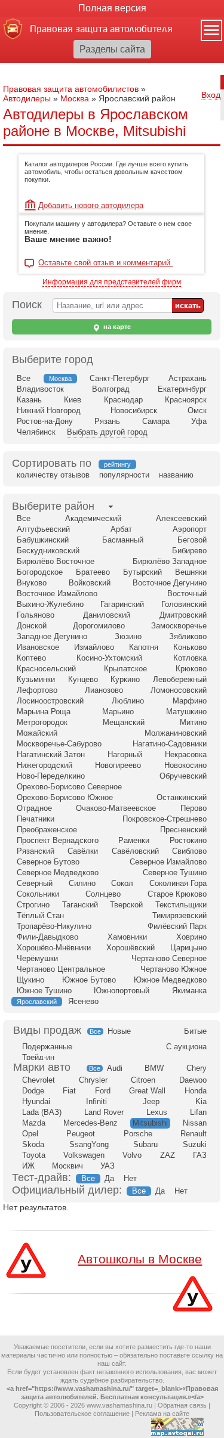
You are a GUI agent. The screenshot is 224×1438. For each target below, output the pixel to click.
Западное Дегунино (52, 636)
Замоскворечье (179, 625)
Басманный (122, 539)
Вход (210, 95)
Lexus (156, 1112)
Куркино (125, 679)
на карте (116, 326)
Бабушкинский (43, 539)
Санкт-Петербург (120, 378)
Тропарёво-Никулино (54, 926)
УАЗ (107, 1165)
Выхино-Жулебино (50, 604)
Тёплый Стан (40, 915)
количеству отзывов (53, 474)
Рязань (107, 421)
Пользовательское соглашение (82, 1413)
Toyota (33, 1155)
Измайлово (94, 647)
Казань (29, 399)
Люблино (128, 700)
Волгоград (111, 389)
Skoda (33, 1144)
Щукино (30, 979)
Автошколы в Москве (140, 1259)
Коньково (190, 647)
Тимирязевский (179, 915)
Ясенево (83, 1001)
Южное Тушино (44, 990)
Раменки (133, 840)
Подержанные (47, 1046)
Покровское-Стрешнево (164, 818)
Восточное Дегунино (170, 582)
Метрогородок (42, 722)
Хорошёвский (130, 947)
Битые (195, 1031)
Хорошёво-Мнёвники (54, 947)
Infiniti (96, 1101)
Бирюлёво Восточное (55, 561)
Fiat (69, 1090)
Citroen (143, 1080)
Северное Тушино (175, 872)
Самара (156, 421)
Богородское (40, 572)
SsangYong (89, 1144)
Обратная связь (182, 1405)
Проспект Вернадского (58, 840)
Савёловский (135, 851)
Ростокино (188, 840)
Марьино (118, 711)
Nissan (195, 1122)
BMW (154, 1068)
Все (23, 378)
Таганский (80, 904)
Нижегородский (44, 765)
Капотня (143, 647)
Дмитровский (183, 614)
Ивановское (38, 647)
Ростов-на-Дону (45, 421)
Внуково (32, 582)
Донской (32, 625)
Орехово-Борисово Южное (65, 797)
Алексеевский (181, 518)
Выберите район (53, 506)
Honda (196, 1090)
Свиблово (189, 851)
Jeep (151, 1101)
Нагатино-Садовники (170, 743)
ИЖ (28, 1165)
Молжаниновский (176, 733)
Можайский (37, 733)
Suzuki (195, 1144)
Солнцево (103, 894)
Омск (197, 410)
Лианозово (104, 690)
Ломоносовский (179, 690)
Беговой (192, 539)
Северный (35, 883)
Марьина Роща (43, 711)
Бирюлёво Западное (170, 561)
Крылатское (125, 668)
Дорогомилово (99, 625)
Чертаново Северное (169, 958)
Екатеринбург (182, 389)
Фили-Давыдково (47, 936)
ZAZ (167, 1155)
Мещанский (124, 722)
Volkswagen (84, 1155)
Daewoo (193, 1080)
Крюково (191, 668)
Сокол (122, 883)
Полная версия (112, 8)
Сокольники (38, 894)
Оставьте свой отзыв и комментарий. (105, 263)
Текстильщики (181, 904)
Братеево (93, 572)
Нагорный (125, 754)
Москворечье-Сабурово (59, 743)
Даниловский (106, 614)
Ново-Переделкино (51, 775)
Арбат (121, 529)
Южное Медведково (170, 979)
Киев (72, 399)
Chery (196, 1068)
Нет (130, 1178)
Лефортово (37, 690)
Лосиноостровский (50, 700)
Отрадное (34, 808)
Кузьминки (36, 679)
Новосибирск (134, 410)
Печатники (35, 818)
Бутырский (142, 572)
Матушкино (186, 711)
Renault (193, 1133)
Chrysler (93, 1080)
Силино (82, 883)
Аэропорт (190, 529)
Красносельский (46, 668)
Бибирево (189, 550)
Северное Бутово (48, 861)
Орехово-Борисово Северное (69, 786)
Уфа (199, 421)
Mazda (33, 1122)
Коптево (31, 657)
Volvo (132, 1155)
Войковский (90, 582)
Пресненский (183, 829)
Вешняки (191, 572)
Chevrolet (38, 1080)
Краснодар (123, 399)
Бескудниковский (48, 550)
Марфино (190, 700)
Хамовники (127, 936)
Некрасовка (186, 754)
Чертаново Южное (173, 969)
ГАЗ (200, 1155)
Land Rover (104, 1112)
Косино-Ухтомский (109, 657)
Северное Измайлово (168, 861)
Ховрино (191, 936)
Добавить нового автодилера (90, 205)
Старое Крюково (177, 894)
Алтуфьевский (43, 529)
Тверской (126, 904)
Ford (103, 1090)
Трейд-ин (38, 1057)
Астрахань (187, 378)
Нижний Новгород (49, 410)
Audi (114, 1068)
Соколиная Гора (178, 883)
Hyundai (36, 1101)
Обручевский (183, 775)
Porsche (138, 1133)
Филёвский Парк (177, 926)
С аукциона (186, 1046)
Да (109, 1178)
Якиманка (189, 990)
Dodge (33, 1090)
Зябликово (188, 636)
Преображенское (47, 829)
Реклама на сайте (162, 1413)
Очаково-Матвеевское (116, 808)
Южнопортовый (121, 990)
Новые (119, 1031)
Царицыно (188, 947)
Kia (201, 1101)
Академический (93, 518)
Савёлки (82, 851)
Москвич (67, 1165)
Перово (193, 808)
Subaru (145, 1144)
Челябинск (36, 431)
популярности (124, 474)
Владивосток (40, 389)
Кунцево (83, 679)
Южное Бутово (89, 979)
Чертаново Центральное (61, 969)
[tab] (53, 506)
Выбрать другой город (107, 431)
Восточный (187, 593)
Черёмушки (37, 958)
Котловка (190, 657)
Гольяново (35, 614)
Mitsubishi (150, 1122)
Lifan (198, 1112)
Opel (30, 1133)
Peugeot (80, 1133)
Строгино (33, 904)
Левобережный (180, 679)
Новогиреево (118, 765)
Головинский (184, 604)
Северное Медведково (58, 872)
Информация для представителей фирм (111, 282)
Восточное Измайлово (57, 593)
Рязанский (35, 851)
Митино (193, 722)
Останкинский (182, 797)
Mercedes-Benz (90, 1122)
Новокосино (185, 765)
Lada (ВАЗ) (42, 1112)
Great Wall (147, 1090)
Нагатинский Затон (51, 754)
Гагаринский (122, 604)
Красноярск (186, 399)
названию (176, 474)
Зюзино (128, 636)
